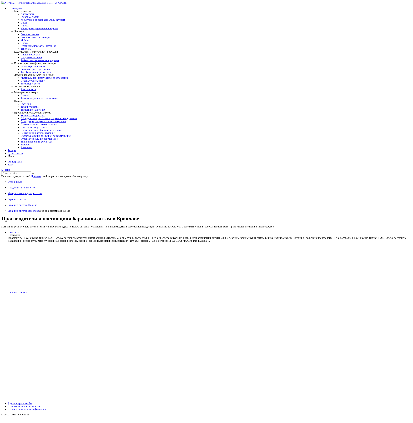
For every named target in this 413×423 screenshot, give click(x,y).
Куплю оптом (15, 153)
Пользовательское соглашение (24, 406)
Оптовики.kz (15, 181)
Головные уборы (30, 16)
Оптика (25, 95)
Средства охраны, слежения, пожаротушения (46, 135)
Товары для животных (33, 109)
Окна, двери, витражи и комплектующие (43, 121)
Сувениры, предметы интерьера (38, 45)
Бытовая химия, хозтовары (35, 37)
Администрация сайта (20, 403)
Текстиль (26, 48)
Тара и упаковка (30, 106)
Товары (12, 150)
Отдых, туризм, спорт (33, 80)
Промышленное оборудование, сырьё (41, 130)
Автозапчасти (28, 89)
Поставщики (15, 8)
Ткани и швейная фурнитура (36, 141)
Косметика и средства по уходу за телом (43, 19)
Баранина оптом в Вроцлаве (23, 210)
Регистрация (15, 161)
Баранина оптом (17, 199)
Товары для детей (30, 83)
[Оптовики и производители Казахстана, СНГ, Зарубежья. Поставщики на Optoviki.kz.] (33, 2)
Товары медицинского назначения (39, 98)
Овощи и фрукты (30, 54)
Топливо (25, 144)
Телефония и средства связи (36, 72)
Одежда (25, 25)
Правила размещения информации (27, 409)
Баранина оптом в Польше (22, 205)
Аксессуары (27, 14)
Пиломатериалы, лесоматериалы (39, 124)
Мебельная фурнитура (33, 115)
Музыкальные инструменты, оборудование (44, 77)
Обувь (24, 22)
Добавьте (36, 176)
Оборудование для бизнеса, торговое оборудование (49, 118)
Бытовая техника (30, 34)
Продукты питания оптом (22, 187)
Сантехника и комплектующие (38, 133)
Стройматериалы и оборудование (39, 138)
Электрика (26, 147)
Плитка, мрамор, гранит (34, 127)
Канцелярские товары (33, 66)
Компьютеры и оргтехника (35, 69)
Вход (10, 164)
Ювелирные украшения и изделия (39, 28)
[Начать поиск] (33, 173)
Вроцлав (12, 292)
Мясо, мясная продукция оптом (25, 193)
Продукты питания (31, 57)
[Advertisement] (210, 266)
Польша (23, 292)
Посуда (25, 43)
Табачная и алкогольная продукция (40, 60)
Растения (26, 104)
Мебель (25, 40)
